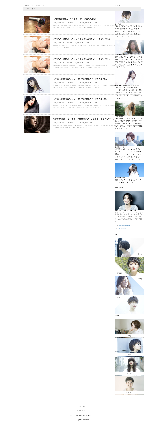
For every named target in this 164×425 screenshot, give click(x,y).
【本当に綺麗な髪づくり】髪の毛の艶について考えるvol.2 (80, 79)
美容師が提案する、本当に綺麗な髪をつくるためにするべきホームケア (86, 119)
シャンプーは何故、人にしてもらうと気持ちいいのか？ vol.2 (81, 39)
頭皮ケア (87, 23)
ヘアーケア (81, 23)
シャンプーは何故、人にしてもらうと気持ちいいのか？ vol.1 (81, 59)
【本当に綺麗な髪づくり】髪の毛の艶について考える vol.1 (80, 99)
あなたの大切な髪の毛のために (70, 23)
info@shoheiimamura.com (126, 225)
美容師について (72, 43)
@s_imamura (122, 229)
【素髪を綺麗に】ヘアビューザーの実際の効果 (74, 19)
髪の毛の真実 (93, 23)
